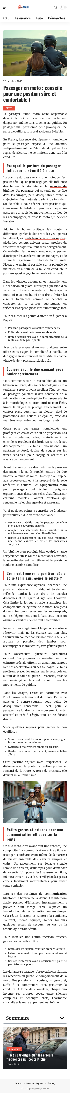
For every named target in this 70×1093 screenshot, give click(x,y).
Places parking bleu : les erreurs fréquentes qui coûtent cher (30, 1057)
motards (31, 199)
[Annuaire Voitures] (23, 7)
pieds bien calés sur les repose (44, 238)
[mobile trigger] (6, 7)
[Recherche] (55, 7)
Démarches (15, 1049)
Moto (9, 108)
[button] (61, 1018)
